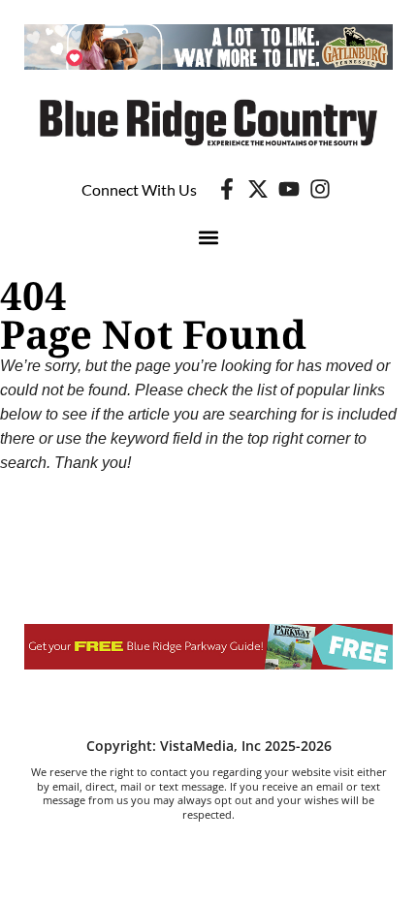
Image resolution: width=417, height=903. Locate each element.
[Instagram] (320, 188)
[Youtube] (289, 188)
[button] (209, 237)
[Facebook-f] (226, 188)
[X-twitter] (257, 188)
